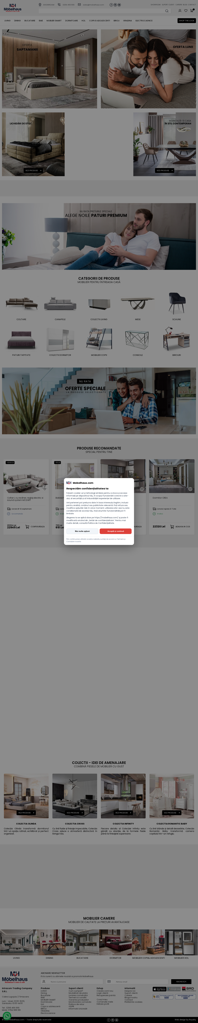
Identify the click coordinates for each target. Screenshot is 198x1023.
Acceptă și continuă (115, 531)
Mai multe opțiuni (82, 531)
